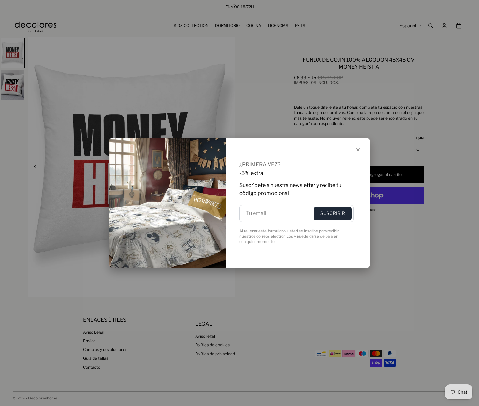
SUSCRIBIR (332, 213)
